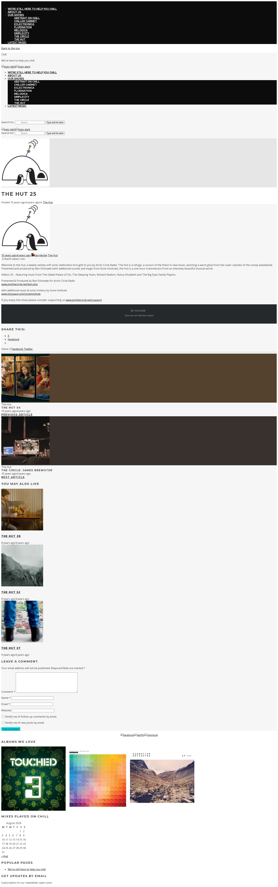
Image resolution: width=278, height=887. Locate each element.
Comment (8, 691)
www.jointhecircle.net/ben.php (19, 284)
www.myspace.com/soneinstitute (21, 294)
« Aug (4, 856)
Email (5, 704)
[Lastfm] (139, 735)
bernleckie (41, 255)
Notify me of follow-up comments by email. (31, 716)
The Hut (48, 202)
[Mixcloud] (151, 735)
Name (6, 698)
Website (6, 710)
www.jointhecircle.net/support (84, 300)
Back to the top (10, 48)
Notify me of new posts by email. (24, 722)
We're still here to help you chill (27, 869)
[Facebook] (127, 735)
